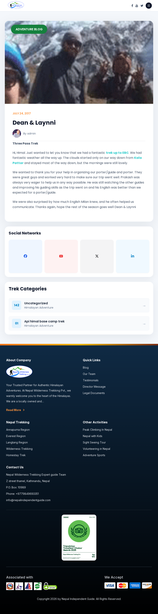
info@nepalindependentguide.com (28, 500)
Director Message (94, 386)
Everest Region (16, 436)
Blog (86, 367)
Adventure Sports (94, 455)
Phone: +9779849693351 (22, 493)
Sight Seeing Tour (94, 442)
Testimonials (90, 380)
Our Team (89, 374)
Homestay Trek (16, 455)
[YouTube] (136, 5)
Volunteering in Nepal (96, 448)
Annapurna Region (18, 429)
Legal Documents (94, 393)
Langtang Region (17, 442)
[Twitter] (141, 5)
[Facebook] (132, 5)
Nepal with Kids (92, 436)
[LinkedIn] (133, 256)
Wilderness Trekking (19, 448)
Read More (13, 410)
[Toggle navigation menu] (149, 6)
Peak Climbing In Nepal (97, 429)
